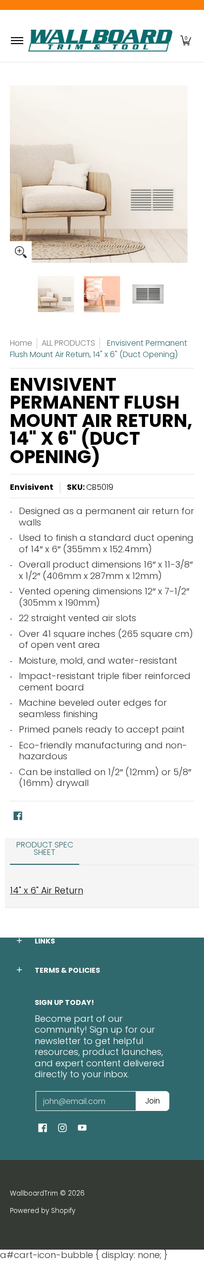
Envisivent (31, 487)
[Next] (187, 174)
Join (152, 1100)
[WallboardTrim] (100, 41)
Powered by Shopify (42, 1210)
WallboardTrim (34, 1193)
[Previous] (17, 174)
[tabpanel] (102, 886)
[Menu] (16, 41)
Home (21, 343)
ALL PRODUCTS (68, 343)
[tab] (44, 852)
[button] (185, 41)
